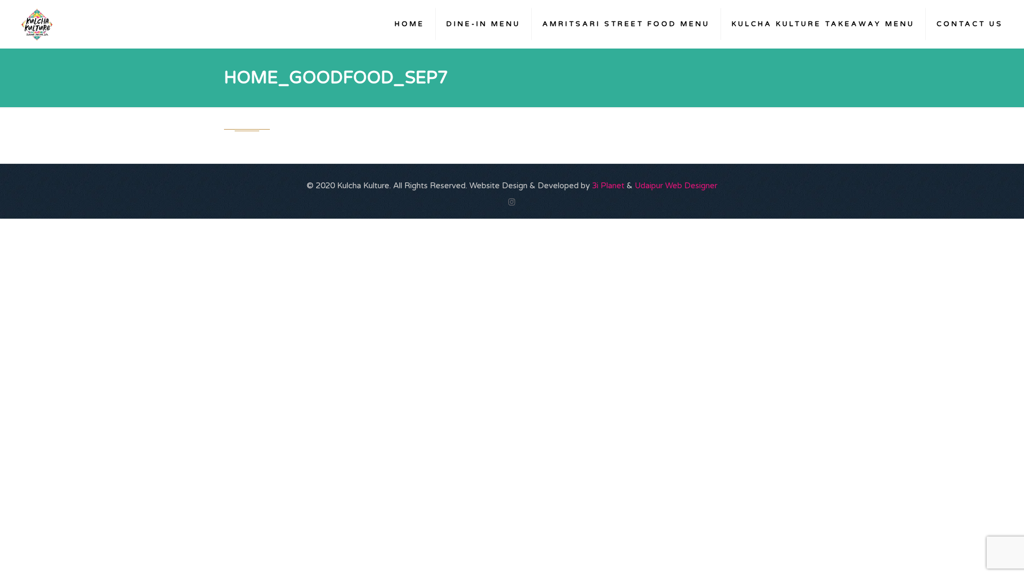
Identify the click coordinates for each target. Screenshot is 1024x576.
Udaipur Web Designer (676, 185)
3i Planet (609, 185)
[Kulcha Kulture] (37, 24)
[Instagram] (511, 202)
